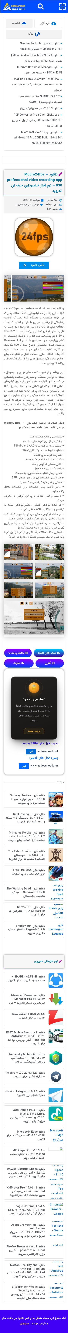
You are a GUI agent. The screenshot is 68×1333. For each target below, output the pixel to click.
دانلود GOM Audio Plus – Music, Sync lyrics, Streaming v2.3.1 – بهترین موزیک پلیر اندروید (27, 1116)
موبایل (35, 205)
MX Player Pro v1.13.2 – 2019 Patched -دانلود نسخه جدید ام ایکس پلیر (27, 1154)
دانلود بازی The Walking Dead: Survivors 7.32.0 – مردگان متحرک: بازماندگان (25, 892)
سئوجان (24, 1323)
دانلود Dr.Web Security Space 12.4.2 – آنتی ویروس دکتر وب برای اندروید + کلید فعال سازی (26, 1173)
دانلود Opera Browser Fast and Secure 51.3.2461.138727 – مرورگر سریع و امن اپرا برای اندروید (27, 1230)
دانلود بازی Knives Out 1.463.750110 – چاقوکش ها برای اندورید (27, 911)
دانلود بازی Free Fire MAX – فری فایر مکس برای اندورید (27, 872)
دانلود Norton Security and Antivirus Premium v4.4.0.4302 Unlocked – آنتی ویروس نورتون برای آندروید (26, 1271)
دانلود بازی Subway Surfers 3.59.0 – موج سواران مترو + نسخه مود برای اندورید (27, 799)
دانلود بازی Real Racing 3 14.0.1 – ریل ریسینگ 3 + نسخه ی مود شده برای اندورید (25, 818)
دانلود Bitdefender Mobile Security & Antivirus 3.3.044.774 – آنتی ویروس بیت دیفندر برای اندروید (28, 1292)
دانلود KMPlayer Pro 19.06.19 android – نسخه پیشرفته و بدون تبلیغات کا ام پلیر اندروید (26, 1191)
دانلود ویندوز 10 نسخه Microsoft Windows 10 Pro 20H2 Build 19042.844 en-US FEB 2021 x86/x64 (38, 137)
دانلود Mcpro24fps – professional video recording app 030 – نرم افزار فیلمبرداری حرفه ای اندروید (34, 183)
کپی (31, 752)
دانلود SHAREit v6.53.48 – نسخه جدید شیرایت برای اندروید (26, 978)
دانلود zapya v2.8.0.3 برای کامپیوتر (40, 108)
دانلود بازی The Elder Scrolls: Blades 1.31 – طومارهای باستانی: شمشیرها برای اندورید (26, 855)
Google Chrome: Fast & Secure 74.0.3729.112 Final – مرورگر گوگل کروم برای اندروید (25, 1210)
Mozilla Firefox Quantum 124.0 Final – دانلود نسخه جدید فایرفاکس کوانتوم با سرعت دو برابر (37, 84)
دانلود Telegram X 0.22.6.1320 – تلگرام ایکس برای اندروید (25, 1075)
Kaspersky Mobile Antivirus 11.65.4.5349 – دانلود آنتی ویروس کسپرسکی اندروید (26, 1058)
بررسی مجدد (34, 731)
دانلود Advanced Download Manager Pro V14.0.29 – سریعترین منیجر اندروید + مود (27, 999)
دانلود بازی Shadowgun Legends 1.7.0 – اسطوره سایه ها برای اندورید (26, 930)
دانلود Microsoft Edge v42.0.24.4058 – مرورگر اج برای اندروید (25, 1135)
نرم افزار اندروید (23, 205)
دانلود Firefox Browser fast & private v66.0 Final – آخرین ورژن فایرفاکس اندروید (26, 1250)
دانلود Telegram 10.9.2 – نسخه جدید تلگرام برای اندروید (25, 1093)
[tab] (48, 23)
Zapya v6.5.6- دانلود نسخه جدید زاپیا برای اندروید (28, 1016)
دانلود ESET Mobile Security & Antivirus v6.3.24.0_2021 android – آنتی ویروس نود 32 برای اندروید (25, 1038)
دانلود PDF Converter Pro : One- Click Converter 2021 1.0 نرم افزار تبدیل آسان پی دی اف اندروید (37, 120)
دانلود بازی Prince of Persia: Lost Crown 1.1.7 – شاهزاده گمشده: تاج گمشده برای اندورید (26, 836)
